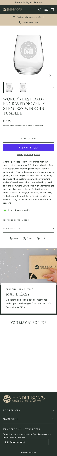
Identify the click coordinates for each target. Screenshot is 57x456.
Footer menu (13, 410)
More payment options (28, 154)
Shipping (19, 126)
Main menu (11, 419)
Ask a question (12, 228)
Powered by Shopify (28, 452)
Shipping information (16, 220)
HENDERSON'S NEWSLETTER (22, 429)
